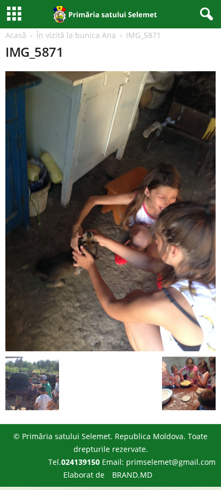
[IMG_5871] (110, 211)
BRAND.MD (132, 475)
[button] (204, 14)
